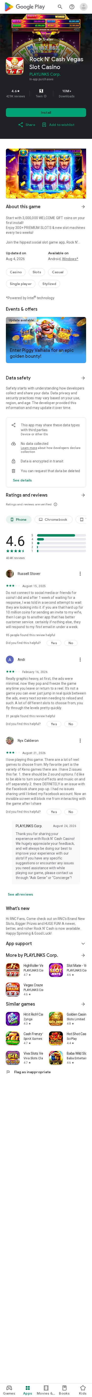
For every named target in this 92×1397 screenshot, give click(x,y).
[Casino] (16, 272)
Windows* (70, 259)
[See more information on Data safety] (83, 378)
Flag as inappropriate (28, 1072)
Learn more (29, 448)
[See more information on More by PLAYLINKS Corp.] (83, 955)
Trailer (45, 39)
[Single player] (21, 283)
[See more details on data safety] (22, 480)
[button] (45, 96)
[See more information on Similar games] (83, 1004)
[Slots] (37, 272)
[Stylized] (49, 283)
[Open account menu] (84, 7)
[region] (46, 93)
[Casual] (57, 272)
